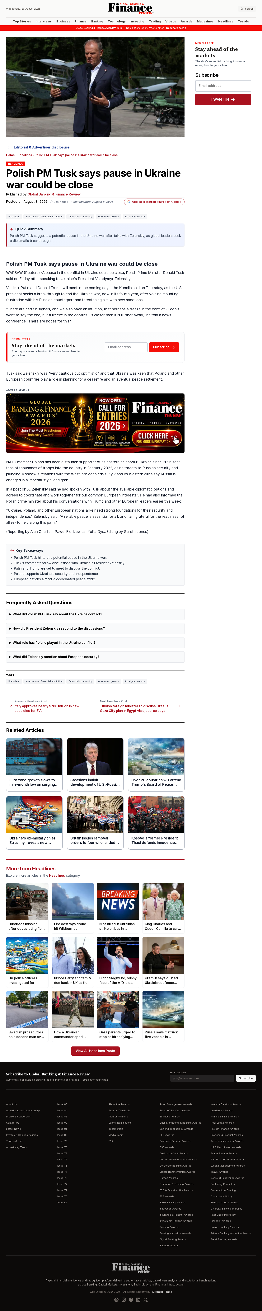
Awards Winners (118, 1116)
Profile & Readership (18, 1116)
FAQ (111, 1141)
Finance (81, 21)
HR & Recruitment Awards (226, 1147)
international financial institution (44, 216)
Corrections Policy (221, 1196)
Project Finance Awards (225, 1128)
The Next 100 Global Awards (228, 1159)
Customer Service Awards (175, 1141)
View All (62, 1202)
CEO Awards (167, 1135)
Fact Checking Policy (223, 1214)
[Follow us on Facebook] (131, 1300)
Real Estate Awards (222, 1122)
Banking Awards (169, 1227)
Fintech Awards (169, 1178)
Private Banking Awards (225, 1227)
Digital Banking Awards (173, 1239)
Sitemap (157, 1291)
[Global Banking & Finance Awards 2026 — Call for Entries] (95, 423)
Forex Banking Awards (173, 1202)
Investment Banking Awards (176, 1220)
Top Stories (22, 21)
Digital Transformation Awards (177, 1171)
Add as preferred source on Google (156, 201)
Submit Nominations (120, 1122)
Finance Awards (169, 1245)
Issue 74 (62, 1171)
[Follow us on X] (145, 1300)
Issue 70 (62, 1196)
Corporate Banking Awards (175, 1165)
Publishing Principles (223, 1184)
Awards (186, 21)
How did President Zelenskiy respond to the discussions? (59, 628)
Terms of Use (14, 1141)
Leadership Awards (222, 1110)
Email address (178, 1072)
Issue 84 (62, 1110)
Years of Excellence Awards (227, 1178)
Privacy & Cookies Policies (22, 1135)
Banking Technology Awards (176, 1128)
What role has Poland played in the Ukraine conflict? (54, 643)
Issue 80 (62, 1135)
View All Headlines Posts (95, 1051)
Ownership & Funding (223, 1190)
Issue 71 (62, 1190)
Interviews (44, 21)
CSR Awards (167, 1147)
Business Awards (170, 1116)
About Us (11, 1104)
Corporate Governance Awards (178, 1159)
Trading (155, 21)
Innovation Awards (170, 1208)
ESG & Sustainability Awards (176, 1190)
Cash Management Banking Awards (180, 1122)
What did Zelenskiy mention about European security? (56, 657)
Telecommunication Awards (227, 1141)
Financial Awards (221, 1220)
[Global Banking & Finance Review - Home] (130, 8)
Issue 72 (62, 1184)
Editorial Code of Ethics (224, 1202)
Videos (170, 21)
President (14, 216)
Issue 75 (62, 1165)
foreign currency (135, 216)
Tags (169, 1291)
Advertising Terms (17, 1147)
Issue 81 (62, 1128)
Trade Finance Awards (224, 1153)
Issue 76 (62, 1159)
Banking (97, 21)
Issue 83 (62, 1116)
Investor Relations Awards (226, 1104)
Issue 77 (62, 1153)
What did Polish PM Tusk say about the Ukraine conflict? (57, 614)
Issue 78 (62, 1147)
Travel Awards (219, 1171)
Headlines (225, 21)
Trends (243, 21)
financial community (80, 216)
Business (63, 21)
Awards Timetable (119, 1110)
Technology (117, 21)
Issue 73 (62, 1178)
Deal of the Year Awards (174, 1153)
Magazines (205, 21)
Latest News (13, 1128)
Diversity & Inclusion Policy (226, 1208)
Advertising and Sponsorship (23, 1110)
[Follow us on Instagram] (124, 1300)
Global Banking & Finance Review (54, 194)
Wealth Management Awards (228, 1165)
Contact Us (12, 1122)
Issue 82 (62, 1122)
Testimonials (116, 1128)
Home (10, 155)
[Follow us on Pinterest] (116, 1300)
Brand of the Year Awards (175, 1110)
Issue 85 (62, 1104)
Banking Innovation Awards (175, 1233)
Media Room (116, 1135)
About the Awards (119, 1104)
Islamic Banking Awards (225, 1116)
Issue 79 (62, 1141)
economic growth (108, 216)
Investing (137, 21)
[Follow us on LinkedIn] (138, 1300)
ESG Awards (167, 1196)
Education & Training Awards (177, 1184)
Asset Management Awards (176, 1104)
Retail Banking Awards (224, 1239)
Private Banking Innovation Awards (231, 1233)
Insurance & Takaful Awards (176, 1214)
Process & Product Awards (227, 1135)
